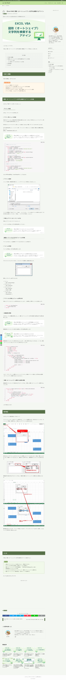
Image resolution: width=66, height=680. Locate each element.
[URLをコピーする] (41, 616)
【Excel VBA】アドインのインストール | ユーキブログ (23, 229)
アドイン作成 (12, 60)
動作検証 (10, 63)
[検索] (63, 0)
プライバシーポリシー (32, 676)
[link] (15, 636)
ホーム (27, 676)
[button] (5, 616)
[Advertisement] (23, 540)
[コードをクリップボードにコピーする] (43, 142)
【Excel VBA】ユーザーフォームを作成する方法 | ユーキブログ (25, 253)
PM (49, 55)
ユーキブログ (6, 3)
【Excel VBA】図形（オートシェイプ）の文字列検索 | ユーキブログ (26, 322)
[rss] (61, 0)
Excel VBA (5, 13)
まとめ (9, 65)
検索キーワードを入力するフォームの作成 (17, 61)
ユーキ (7, 636)
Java (50, 53)
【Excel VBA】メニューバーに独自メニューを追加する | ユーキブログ (26, 135)
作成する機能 (10, 57)
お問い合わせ (38, 676)
